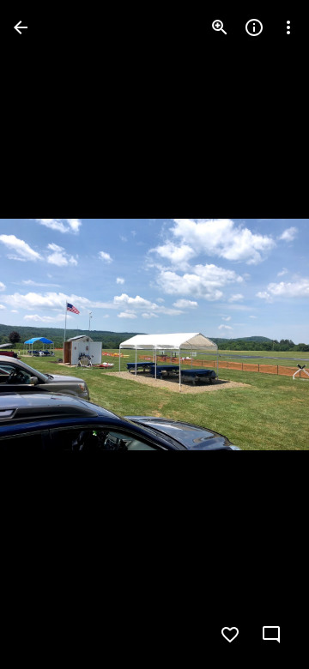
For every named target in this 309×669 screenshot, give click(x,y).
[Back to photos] (20, 27)
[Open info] (254, 27)
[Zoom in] (220, 27)
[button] (48, 334)
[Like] (230, 634)
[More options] (288, 27)
